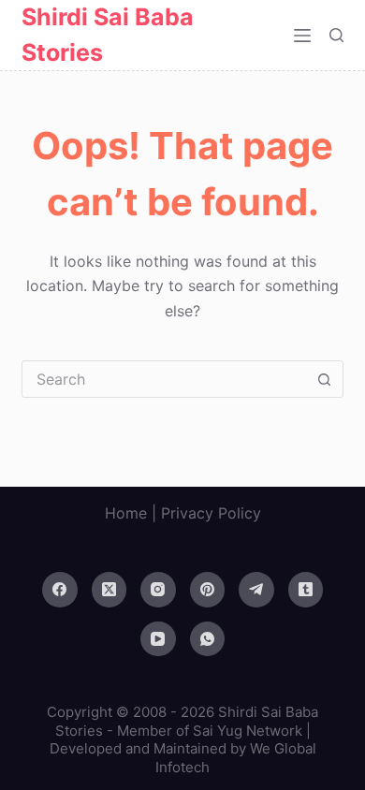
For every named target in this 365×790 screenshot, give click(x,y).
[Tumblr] (306, 589)
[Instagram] (158, 589)
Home (126, 513)
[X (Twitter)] (109, 589)
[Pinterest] (208, 589)
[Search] (336, 35)
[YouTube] (158, 639)
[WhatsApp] (208, 639)
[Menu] (302, 35)
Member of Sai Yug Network (209, 730)
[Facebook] (60, 589)
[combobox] (164, 379)
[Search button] (325, 379)
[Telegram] (256, 589)
